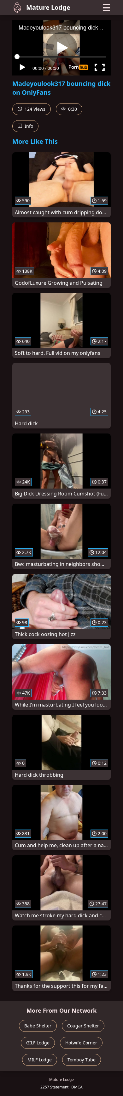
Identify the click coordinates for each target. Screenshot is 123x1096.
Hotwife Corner (81, 1043)
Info (28, 126)
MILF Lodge (39, 1060)
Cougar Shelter (83, 1026)
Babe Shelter (37, 1026)
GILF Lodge (38, 1043)
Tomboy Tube (81, 1060)
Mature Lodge (48, 7)
